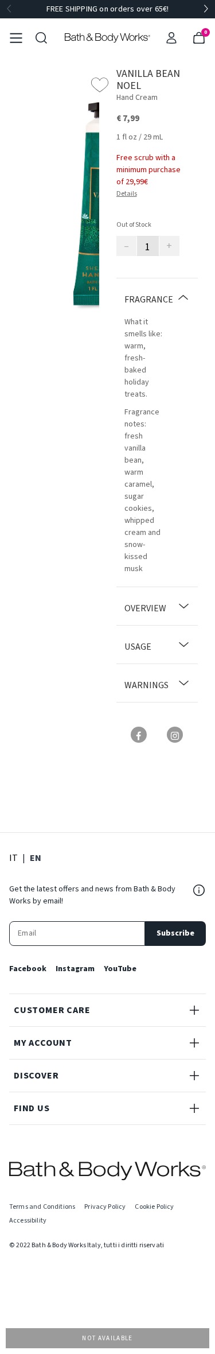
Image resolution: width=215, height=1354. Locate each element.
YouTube (120, 969)
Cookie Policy (154, 1207)
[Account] (171, 37)
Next (206, 9)
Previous (9, 9)
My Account (43, 1043)
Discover (36, 1075)
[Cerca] (41, 37)
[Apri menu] (16, 37)
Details (126, 194)
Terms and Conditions (42, 1207)
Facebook (27, 969)
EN (35, 857)
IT (13, 857)
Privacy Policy (105, 1207)
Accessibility (27, 1220)
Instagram (75, 969)
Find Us (32, 1108)
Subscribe (175, 933)
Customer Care (52, 1010)
